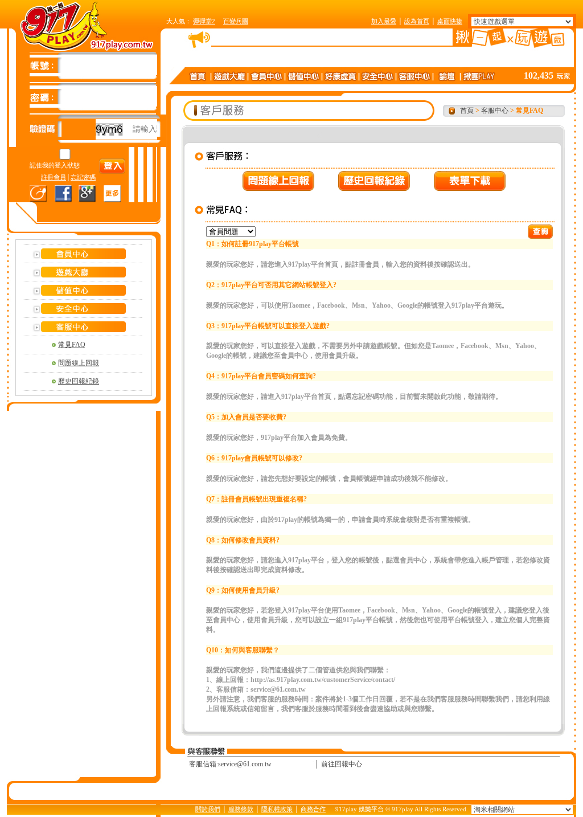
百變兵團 (235, 21)
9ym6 (109, 129)
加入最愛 (383, 21)
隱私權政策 (277, 809)
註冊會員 (53, 177)
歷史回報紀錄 (78, 381)
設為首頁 (416, 21)
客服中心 (494, 111)
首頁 (467, 111)
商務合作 (313, 809)
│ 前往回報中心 (338, 764)
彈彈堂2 (204, 21)
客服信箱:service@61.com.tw (230, 764)
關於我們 (207, 809)
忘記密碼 (83, 177)
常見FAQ (71, 345)
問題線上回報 (78, 363)
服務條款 (240, 809)
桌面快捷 (449, 21)
